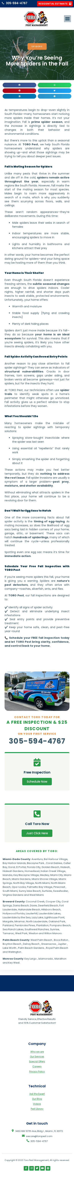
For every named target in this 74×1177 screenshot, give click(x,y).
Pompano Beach (60, 925)
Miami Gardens (21, 879)
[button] (67, 18)
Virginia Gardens (13, 895)
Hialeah (65, 867)
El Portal (21, 867)
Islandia (7, 875)
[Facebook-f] (26, 1168)
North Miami (42, 883)
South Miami (10, 891)
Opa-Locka (19, 887)
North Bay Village (23, 883)
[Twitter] (37, 1168)
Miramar (19, 921)
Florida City (33, 867)
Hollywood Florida (14, 913)
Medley (44, 875)
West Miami (36, 895)
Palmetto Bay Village (39, 887)
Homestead (32, 871)
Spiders (37, 46)
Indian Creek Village (53, 871)
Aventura (37, 859)
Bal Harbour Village (56, 859)
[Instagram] (31, 1168)
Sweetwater (60, 891)
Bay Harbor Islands (14, 863)
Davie (33, 905)
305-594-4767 (37, 741)
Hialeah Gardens (13, 871)
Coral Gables (54, 863)
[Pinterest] (48, 1168)
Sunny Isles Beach (30, 891)
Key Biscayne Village (26, 875)
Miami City (56, 875)
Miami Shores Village (44, 879)
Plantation (42, 925)
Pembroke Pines (25, 925)
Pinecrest (59, 887)
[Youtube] (42, 1168)
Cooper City (53, 901)
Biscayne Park (35, 863)
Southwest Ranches (37, 929)
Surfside (47, 891)
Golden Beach (50, 867)
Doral (11, 867)
